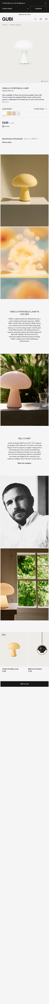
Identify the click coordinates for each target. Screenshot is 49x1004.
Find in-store (7, 142)
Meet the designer (24, 463)
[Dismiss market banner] (45, 3)
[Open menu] (46, 19)
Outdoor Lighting (15, 25)
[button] (40, 19)
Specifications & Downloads (12, 139)
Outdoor (4, 25)
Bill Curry (11, 91)
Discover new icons (24, 14)
